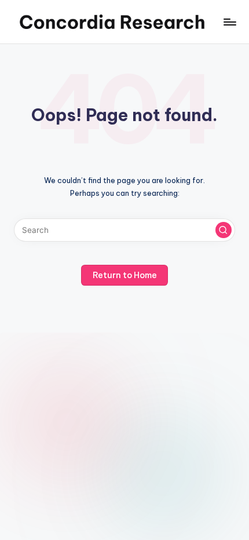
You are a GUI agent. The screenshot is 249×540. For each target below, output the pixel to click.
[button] (223, 230)
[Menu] (229, 22)
